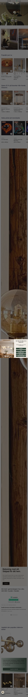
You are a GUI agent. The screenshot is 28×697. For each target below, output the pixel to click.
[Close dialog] (0, 340)
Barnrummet (21, 354)
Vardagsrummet (21, 352)
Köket (21, 350)
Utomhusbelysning (21, 356)
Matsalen (21, 348)
